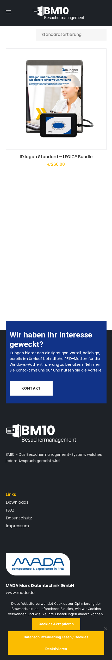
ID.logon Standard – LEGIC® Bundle (56, 157)
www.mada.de (20, 593)
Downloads (17, 502)
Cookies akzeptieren (56, 624)
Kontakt (31, 388)
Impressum (17, 526)
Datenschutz (19, 518)
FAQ (10, 510)
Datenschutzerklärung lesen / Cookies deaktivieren (56, 643)
